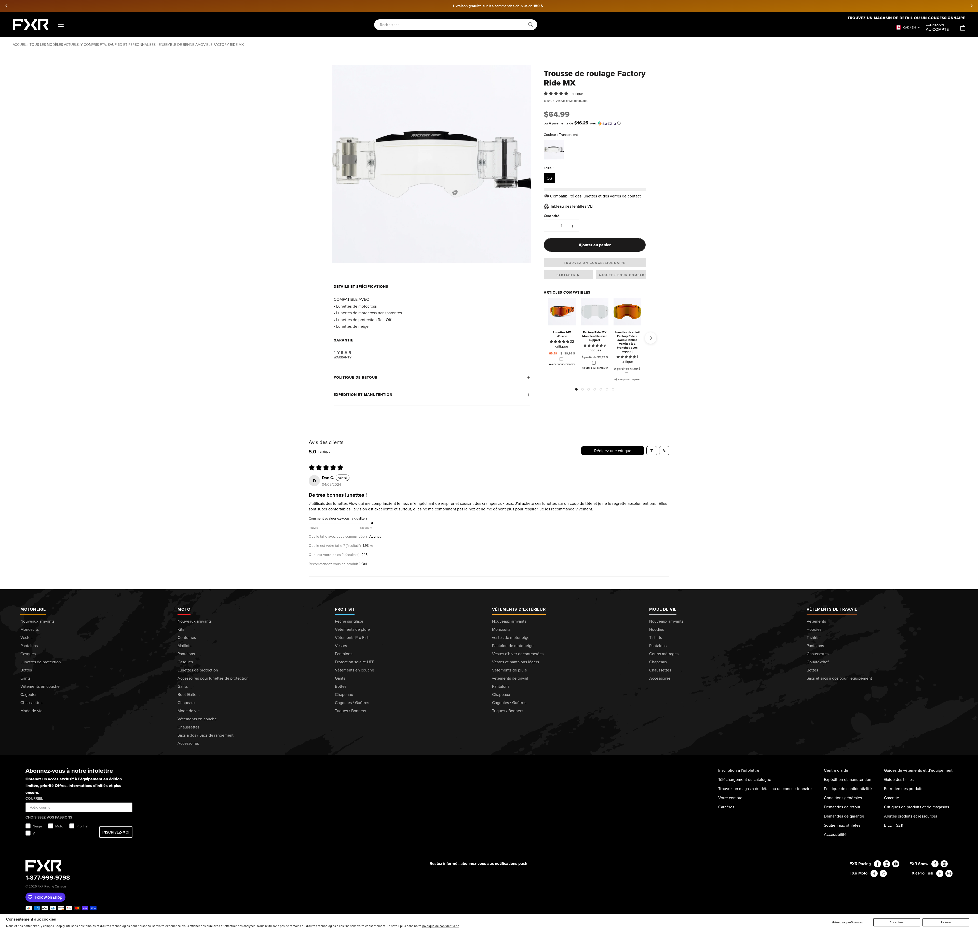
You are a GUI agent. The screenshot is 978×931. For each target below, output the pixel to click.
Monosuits (29, 629)
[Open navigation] (61, 25)
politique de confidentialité (440, 926)
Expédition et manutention (363, 394)
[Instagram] (886, 863)
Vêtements (816, 621)
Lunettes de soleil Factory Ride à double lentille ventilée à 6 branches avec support (627, 342)
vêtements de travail (510, 678)
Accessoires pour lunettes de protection (213, 678)
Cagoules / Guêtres (352, 702)
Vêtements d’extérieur (519, 609)
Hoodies (656, 629)
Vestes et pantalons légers (515, 662)
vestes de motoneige (510, 637)
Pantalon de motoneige (513, 645)
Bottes (26, 670)
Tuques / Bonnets (350, 710)
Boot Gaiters (188, 694)
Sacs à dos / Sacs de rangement (206, 735)
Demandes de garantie (844, 816)
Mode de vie (31, 710)
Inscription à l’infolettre (738, 770)
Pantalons (29, 645)
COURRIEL (34, 798)
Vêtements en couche (40, 686)
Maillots (184, 645)
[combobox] (453, 24)
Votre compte (730, 797)
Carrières (726, 807)
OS (549, 178)
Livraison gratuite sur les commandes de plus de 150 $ (489, 5)
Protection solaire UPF (354, 662)
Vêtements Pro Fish (352, 637)
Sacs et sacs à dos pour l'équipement (839, 678)
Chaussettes (31, 702)
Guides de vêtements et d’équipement (918, 770)
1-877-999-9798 (47, 877)
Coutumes (187, 637)
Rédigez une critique (612, 450)
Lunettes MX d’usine (562, 334)
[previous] (7, 6)
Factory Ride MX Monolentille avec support (594, 336)
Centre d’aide (836, 770)
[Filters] (651, 450)
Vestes (26, 637)
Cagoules (28, 694)
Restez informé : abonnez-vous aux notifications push (478, 863)
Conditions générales (843, 797)
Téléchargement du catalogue (744, 779)
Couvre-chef (818, 662)
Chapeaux (187, 702)
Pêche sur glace (349, 621)
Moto (184, 609)
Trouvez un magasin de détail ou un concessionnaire (906, 17)
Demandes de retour (842, 807)
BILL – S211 (893, 825)
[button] (556, 93)
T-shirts (655, 637)
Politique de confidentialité (848, 788)
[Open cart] (962, 28)
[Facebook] (877, 863)
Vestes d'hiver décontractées (518, 653)
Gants (25, 678)
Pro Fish (345, 609)
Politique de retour (355, 377)
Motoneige (33, 609)
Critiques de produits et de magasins (916, 807)
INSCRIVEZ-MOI (115, 832)
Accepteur (897, 922)
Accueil (19, 44)
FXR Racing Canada (52, 886)
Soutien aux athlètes (842, 825)
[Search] (530, 24)
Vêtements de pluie (352, 629)
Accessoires (188, 743)
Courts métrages (663, 653)
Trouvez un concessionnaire (595, 263)
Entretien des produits (903, 788)
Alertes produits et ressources (910, 816)
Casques (28, 653)
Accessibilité (835, 834)
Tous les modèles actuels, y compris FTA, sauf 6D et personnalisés (93, 44)
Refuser (946, 922)
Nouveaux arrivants (37, 621)
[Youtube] (895, 863)
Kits (181, 629)
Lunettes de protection (40, 662)
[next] (971, 6)
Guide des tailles (899, 779)
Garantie (891, 797)
